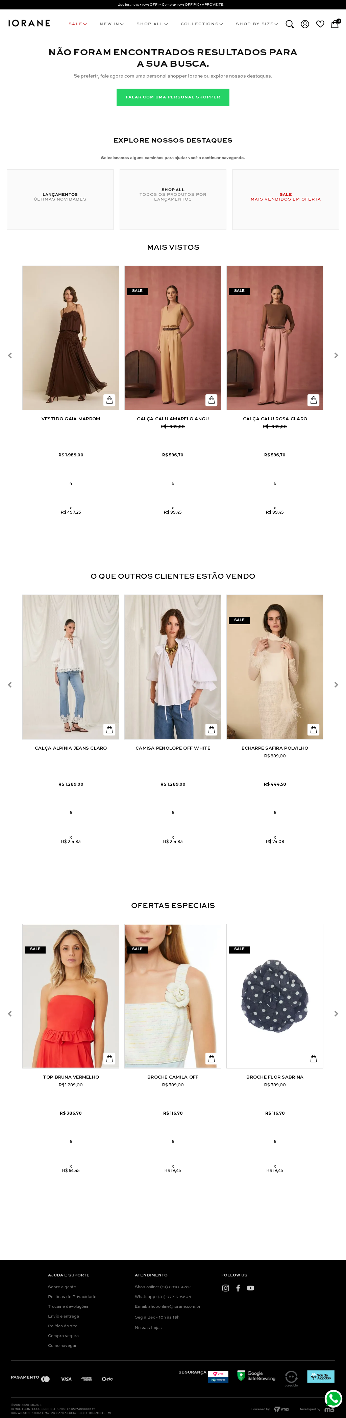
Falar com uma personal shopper (173, 97)
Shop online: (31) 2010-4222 (163, 1287)
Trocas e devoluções (68, 1307)
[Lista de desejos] (320, 24)
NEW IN (109, 24)
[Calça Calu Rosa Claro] (275, 338)
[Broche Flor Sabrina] (275, 996)
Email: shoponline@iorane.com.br (168, 1307)
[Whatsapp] (334, 1399)
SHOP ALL (150, 24)
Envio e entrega (63, 1317)
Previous (9, 355)
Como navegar (62, 1346)
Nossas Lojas (148, 1328)
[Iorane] (29, 27)
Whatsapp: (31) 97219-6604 (163, 1297)
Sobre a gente (62, 1287)
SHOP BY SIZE (255, 24)
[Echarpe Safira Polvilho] (275, 667)
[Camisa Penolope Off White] (173, 667)
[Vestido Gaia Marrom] (71, 338)
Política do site (62, 1326)
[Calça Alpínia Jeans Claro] (71, 667)
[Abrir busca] (290, 24)
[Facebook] (238, 1288)
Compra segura (63, 1336)
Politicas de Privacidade (72, 1297)
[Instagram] (225, 1288)
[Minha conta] (305, 24)
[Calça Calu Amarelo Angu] (173, 338)
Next (336, 355)
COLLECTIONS (200, 24)
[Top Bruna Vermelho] (71, 996)
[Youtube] (250, 1288)
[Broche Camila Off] (173, 996)
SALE (76, 24)
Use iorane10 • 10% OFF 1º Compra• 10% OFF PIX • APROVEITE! (171, 4)
